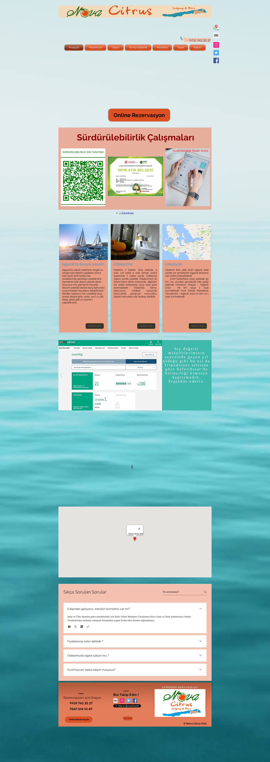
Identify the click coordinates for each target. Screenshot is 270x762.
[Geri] (61, 375)
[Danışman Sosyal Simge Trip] (216, 35)
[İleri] (209, 375)
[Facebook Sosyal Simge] (216, 60)
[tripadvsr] (136, 408)
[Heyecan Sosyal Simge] (216, 52)
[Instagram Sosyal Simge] (216, 45)
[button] (69, 627)
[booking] (133, 408)
